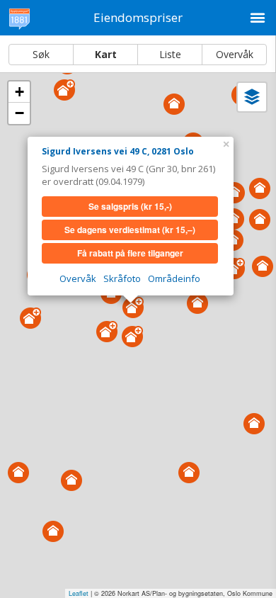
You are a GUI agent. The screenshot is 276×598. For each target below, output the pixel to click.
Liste (170, 54)
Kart (106, 54)
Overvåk (234, 54)
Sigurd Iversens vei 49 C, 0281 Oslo (118, 151)
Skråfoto (122, 278)
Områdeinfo (174, 278)
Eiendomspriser (138, 17)
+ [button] (19, 92)
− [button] (19, 113)
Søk (41, 54)
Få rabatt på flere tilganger (130, 253)
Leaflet (78, 593)
